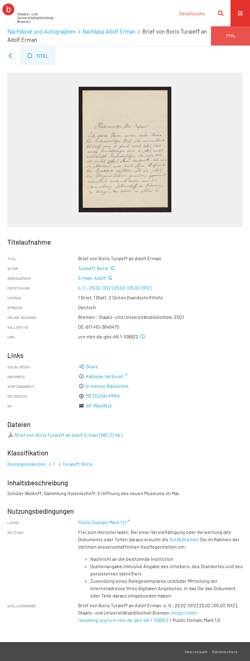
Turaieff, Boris (93, 268)
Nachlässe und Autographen (41, 31)
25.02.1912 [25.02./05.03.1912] (120, 287)
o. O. (82, 287)
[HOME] (28, 13)
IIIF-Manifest (99, 405)
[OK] (220, 13)
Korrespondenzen (26, 464)
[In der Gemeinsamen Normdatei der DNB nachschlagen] (112, 268)
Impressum (196, 651)
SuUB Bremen (184, 539)
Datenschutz (225, 651)
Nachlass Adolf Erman (108, 31)
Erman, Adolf (92, 278)
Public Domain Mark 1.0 (102, 522)
